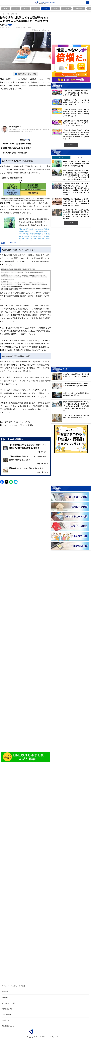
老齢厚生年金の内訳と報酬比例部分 (16, 143)
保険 (55, 8)
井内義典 (9, 25)
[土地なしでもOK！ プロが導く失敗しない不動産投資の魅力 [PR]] (71, 397)
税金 (35, 8)
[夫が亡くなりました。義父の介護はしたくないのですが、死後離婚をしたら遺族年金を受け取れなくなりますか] (57, 163)
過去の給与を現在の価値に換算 (14, 152)
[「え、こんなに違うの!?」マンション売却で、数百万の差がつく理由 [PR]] (71, 421)
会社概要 (5, 991)
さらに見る (71, 144)
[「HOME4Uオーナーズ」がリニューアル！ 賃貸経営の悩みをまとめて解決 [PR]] (71, 388)
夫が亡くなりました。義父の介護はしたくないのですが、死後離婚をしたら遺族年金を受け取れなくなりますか (76, 163)
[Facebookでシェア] (2, 482)
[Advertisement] (25, 107)
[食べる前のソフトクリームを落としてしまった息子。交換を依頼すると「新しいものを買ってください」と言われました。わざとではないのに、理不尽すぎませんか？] (57, 212)
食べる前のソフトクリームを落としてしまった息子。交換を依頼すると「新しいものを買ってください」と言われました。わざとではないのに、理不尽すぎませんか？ (76, 214)
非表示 (27, 139)
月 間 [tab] (80, 157)
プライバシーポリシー (9, 1003)
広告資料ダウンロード (9, 1026)
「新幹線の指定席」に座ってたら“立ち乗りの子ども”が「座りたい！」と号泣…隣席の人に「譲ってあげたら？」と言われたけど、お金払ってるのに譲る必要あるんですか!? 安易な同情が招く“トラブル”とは (76, 189)
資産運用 (79, 8)
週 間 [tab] (61, 157)
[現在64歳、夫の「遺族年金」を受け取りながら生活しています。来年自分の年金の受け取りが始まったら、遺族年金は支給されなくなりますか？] (57, 201)
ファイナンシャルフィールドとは (13, 986)
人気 (5, 8)
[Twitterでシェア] (6, 482)
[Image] (25, 757)
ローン (66, 8)
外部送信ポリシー (8, 1008)
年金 (45, 8)
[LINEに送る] (11, 482)
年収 (15, 8)
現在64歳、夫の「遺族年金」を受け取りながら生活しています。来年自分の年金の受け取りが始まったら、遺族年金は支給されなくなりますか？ (76, 202)
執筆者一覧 (5, 1020)
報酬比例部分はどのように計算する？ (17, 148)
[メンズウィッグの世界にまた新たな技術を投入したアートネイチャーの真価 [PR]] (71, 379)
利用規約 (5, 997)
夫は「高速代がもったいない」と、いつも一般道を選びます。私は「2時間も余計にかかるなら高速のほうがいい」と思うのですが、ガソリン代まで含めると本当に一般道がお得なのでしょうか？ (76, 175)
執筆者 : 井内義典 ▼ (15, 126)
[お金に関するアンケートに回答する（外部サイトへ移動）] (71, 439)
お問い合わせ (6, 1014)
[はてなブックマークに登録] (16, 482)
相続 (25, 8)
